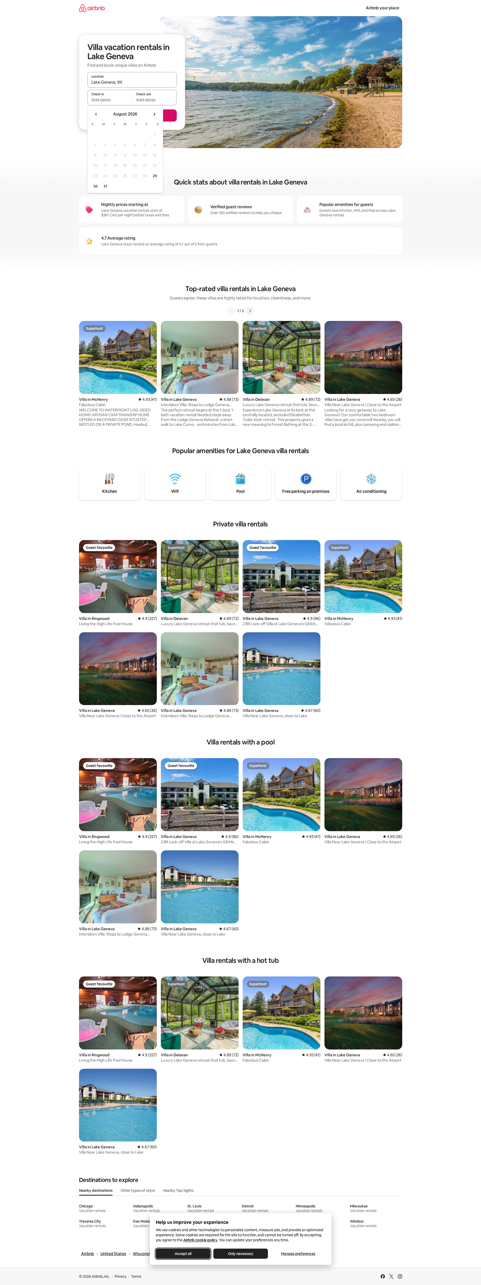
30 (95, 186)
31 (105, 186)
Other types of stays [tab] (138, 1190)
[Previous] (231, 311)
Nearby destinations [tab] (96, 1190)
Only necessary (240, 1253)
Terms (136, 1276)
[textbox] (109, 100)
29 (155, 176)
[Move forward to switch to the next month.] (154, 114)
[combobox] (132, 82)
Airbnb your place (382, 8)
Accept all (183, 1253)
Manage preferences (298, 1253)
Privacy (120, 1276)
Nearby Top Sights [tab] (178, 1190)
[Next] (250, 311)
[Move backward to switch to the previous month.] (96, 114)
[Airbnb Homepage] (92, 8)
